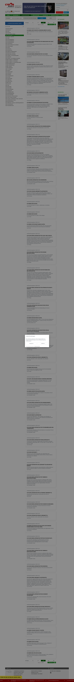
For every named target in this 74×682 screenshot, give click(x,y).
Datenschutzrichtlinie (37, 346)
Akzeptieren (31, 343)
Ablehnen (43, 343)
